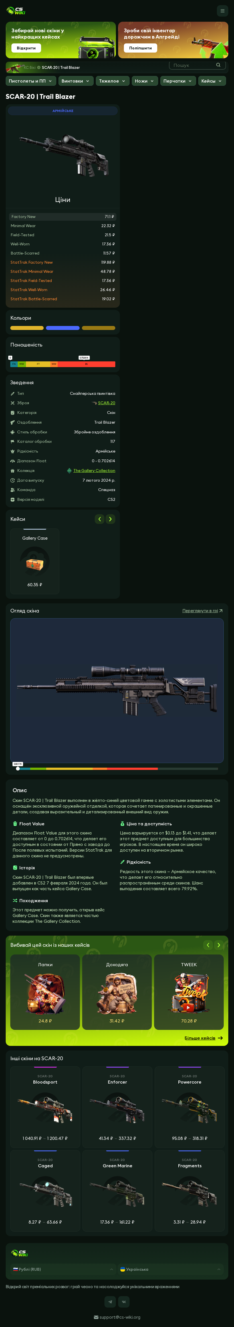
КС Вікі (30, 67)
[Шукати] (218, 65)
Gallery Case (35, 538)
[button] (31, 81)
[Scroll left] (99, 519)
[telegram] (110, 1302)
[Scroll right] (110, 519)
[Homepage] (16, 10)
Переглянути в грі (200, 610)
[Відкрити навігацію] (222, 11)
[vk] (124, 1302)
